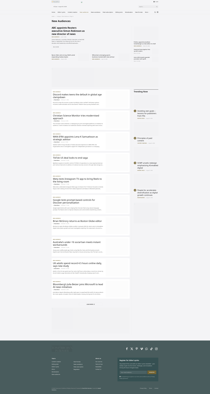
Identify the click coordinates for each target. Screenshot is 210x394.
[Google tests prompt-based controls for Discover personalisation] (117, 204)
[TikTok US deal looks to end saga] (117, 162)
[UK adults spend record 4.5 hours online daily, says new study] (117, 267)
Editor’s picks (61, 12)
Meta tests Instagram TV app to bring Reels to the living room (77, 180)
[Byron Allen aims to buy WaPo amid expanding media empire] (83, 57)
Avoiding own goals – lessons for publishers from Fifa (146, 113)
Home (53, 12)
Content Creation (142, 143)
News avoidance (95, 12)
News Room (57, 99)
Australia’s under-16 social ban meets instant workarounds (77, 243)
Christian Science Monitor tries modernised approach (76, 117)
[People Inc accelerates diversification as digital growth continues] (146, 181)
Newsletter (56, 1)
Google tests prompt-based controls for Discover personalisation (74, 201)
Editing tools (119, 12)
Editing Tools (141, 170)
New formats (139, 12)
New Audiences (55, 36)
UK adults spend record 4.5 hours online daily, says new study (77, 264)
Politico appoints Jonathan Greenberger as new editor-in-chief (145, 43)
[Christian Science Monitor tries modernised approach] (117, 120)
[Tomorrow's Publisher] (105, 5)
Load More (90, 304)
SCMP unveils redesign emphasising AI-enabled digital (147, 165)
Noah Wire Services (87, 388)
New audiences (84, 12)
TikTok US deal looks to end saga (70, 157)
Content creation (72, 12)
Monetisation (129, 12)
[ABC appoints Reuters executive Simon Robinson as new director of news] (109, 38)
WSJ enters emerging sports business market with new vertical (103, 56)
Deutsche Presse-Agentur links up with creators (142, 50)
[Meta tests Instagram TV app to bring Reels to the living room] (117, 183)
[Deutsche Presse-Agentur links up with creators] (155, 51)
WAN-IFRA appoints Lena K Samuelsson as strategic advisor (75, 138)
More (146, 12)
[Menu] (157, 12)
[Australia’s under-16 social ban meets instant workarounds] (117, 246)
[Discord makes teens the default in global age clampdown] (117, 99)
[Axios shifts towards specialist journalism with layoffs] (155, 59)
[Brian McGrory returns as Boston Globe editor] (117, 225)
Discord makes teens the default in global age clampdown (77, 96)
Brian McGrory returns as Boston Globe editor (77, 221)
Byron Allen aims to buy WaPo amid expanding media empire (63, 56)
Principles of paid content (144, 139)
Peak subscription (108, 12)
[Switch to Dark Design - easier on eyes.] (155, 12)
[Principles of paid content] (146, 129)
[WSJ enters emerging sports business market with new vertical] (124, 57)
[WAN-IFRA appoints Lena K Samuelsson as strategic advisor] (117, 141)
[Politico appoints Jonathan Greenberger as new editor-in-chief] (146, 33)
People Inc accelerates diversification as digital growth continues (147, 192)
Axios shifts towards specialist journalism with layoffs (142, 58)
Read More (56, 47)
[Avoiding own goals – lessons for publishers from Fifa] (146, 102)
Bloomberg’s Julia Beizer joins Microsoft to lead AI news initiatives (78, 285)
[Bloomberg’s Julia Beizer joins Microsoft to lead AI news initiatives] (117, 288)
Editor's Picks (140, 118)
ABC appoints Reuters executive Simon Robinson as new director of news (68, 31)
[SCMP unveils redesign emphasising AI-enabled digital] (146, 154)
